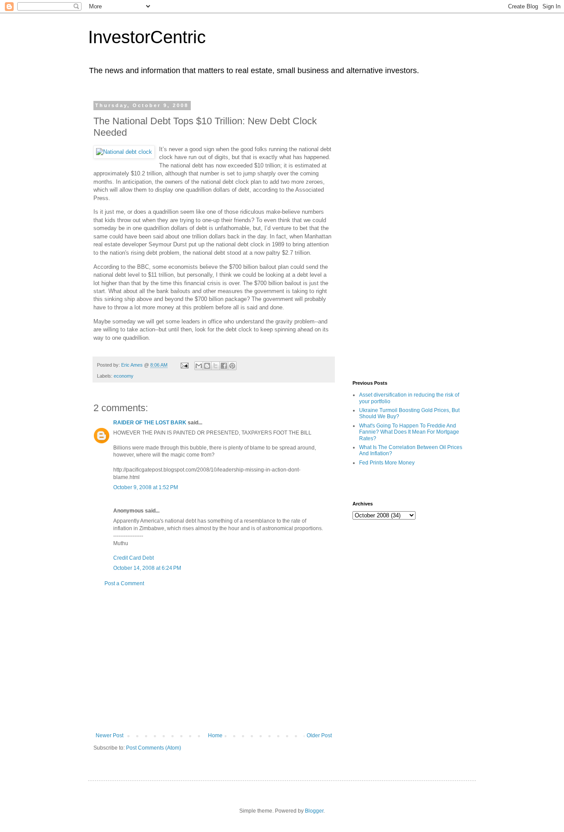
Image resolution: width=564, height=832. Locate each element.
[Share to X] (215, 365)
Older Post (319, 735)
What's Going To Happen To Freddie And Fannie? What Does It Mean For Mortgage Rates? (409, 432)
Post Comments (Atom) (153, 748)
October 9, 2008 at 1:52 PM (145, 487)
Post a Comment (124, 583)
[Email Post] (184, 365)
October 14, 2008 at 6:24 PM (147, 568)
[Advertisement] (213, 659)
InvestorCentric (147, 37)
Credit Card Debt (133, 558)
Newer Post (109, 735)
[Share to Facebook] (223, 365)
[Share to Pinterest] (232, 365)
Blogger (314, 811)
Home (215, 735)
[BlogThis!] (207, 365)
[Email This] (198, 365)
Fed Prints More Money (387, 463)
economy (124, 376)
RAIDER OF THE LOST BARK (149, 423)
